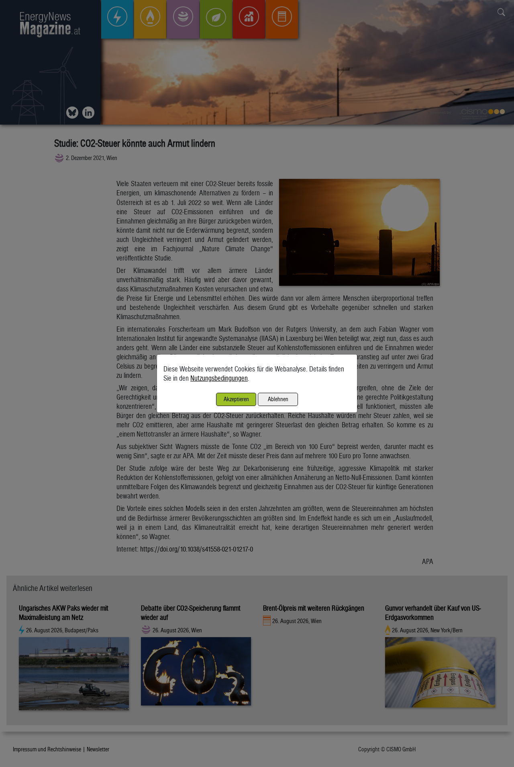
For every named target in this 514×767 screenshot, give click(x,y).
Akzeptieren (236, 399)
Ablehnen (278, 399)
